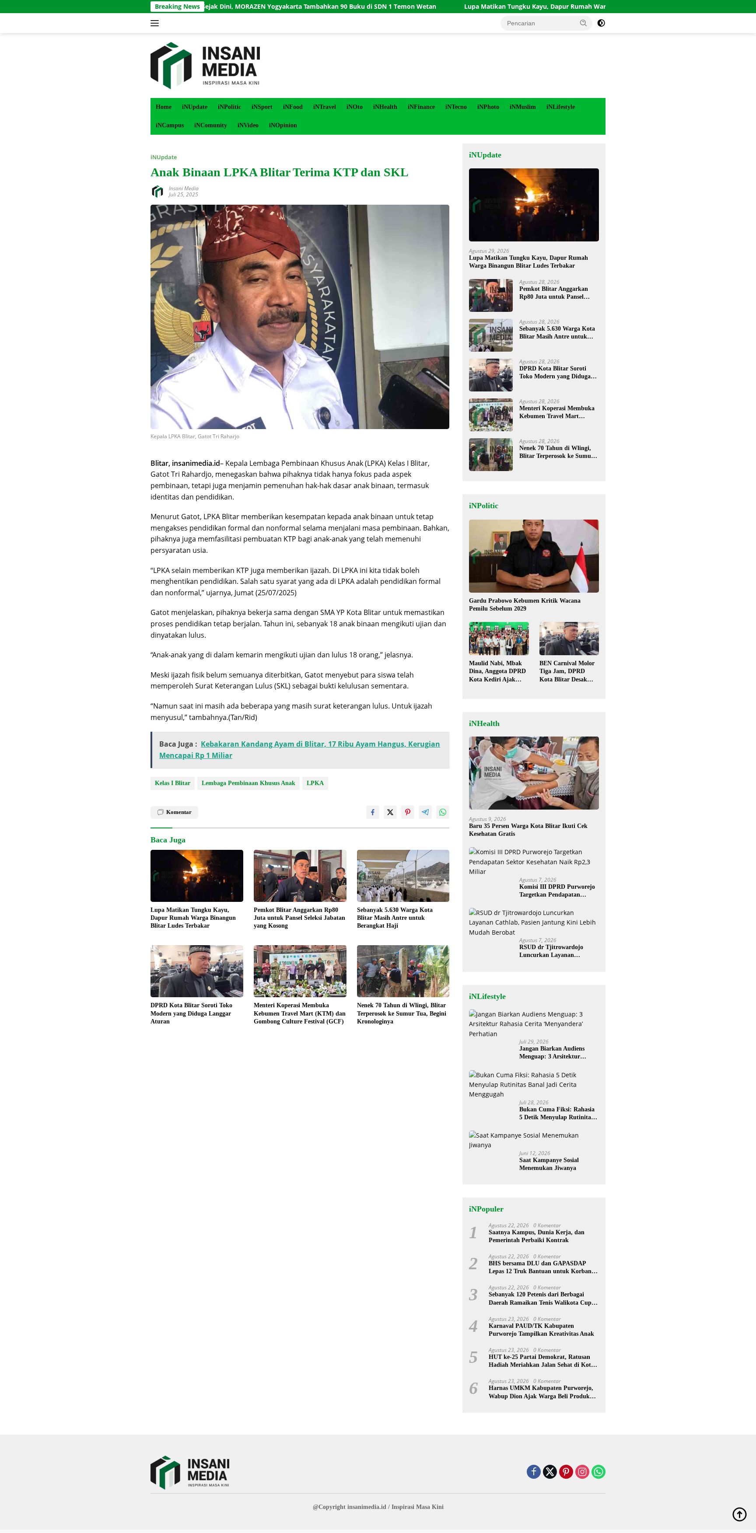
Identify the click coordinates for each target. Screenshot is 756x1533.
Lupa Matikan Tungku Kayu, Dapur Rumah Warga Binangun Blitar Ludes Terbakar (522, 6)
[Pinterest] (566, 1472)
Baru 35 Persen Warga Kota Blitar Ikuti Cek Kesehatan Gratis (528, 830)
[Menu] (156, 23)
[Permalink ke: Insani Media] (157, 191)
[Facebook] (534, 1472)
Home (164, 107)
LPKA (315, 783)
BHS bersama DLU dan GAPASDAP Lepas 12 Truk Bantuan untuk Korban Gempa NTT (540, 1267)
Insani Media (184, 188)
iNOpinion (283, 125)
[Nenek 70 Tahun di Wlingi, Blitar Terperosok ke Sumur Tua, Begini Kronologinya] (403, 971)
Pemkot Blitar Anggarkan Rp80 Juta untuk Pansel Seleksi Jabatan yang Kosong (299, 918)
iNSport (262, 107)
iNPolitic (229, 107)
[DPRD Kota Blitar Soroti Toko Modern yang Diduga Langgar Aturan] (196, 971)
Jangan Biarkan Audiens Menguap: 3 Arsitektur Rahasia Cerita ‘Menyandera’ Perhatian (558, 1053)
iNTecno (456, 107)
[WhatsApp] (599, 1472)
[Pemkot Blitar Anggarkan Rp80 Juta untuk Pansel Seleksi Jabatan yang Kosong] (300, 876)
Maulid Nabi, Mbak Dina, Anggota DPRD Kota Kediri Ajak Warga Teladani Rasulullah (497, 672)
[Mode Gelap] (601, 23)
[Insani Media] (205, 65)
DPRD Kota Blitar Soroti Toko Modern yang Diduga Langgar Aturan (191, 1013)
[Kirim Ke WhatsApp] (442, 812)
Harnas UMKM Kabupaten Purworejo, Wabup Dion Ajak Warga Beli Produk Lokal (541, 1392)
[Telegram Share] (425, 812)
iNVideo (248, 125)
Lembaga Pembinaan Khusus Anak (248, 783)
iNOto (354, 107)
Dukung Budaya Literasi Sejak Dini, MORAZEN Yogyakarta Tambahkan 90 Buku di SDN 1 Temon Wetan (218, 6)
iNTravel (324, 107)
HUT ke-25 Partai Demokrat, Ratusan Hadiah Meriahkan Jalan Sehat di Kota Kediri (541, 1361)
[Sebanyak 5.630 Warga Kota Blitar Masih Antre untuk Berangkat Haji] (403, 876)
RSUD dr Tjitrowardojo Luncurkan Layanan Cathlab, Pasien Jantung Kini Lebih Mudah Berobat (558, 951)
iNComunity (210, 125)
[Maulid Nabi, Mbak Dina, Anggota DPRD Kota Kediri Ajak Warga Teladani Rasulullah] (498, 639)
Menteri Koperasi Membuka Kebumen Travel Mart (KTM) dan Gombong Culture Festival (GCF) (300, 1013)
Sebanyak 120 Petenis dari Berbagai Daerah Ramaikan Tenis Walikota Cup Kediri (540, 1298)
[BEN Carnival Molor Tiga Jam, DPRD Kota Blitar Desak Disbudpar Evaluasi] (569, 639)
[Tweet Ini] (390, 812)
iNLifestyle (560, 107)
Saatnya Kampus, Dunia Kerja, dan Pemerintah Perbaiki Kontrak (536, 1236)
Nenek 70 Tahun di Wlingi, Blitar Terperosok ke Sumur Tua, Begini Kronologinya (401, 1013)
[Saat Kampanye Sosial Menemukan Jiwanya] (534, 1140)
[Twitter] (550, 1472)
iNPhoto (488, 107)
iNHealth (385, 107)
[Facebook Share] (372, 812)
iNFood (293, 107)
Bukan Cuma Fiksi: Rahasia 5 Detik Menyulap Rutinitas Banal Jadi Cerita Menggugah (557, 1113)
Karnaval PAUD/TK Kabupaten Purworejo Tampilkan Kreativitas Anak (541, 1330)
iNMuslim (523, 107)
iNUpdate (194, 107)
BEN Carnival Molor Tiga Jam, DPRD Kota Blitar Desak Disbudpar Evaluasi (567, 672)
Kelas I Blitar (172, 783)
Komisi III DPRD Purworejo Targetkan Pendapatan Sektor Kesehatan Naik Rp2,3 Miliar (558, 891)
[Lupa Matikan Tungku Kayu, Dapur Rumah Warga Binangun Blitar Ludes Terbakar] (196, 876)
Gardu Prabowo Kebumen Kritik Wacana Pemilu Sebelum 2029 (525, 604)
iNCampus (170, 125)
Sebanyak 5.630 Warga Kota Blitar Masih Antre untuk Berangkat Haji (395, 918)
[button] (583, 23)
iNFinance (421, 107)
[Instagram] (582, 1472)
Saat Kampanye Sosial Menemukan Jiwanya (549, 1164)
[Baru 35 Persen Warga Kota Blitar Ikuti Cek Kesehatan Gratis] (534, 773)
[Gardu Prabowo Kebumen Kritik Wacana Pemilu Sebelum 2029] (534, 556)
